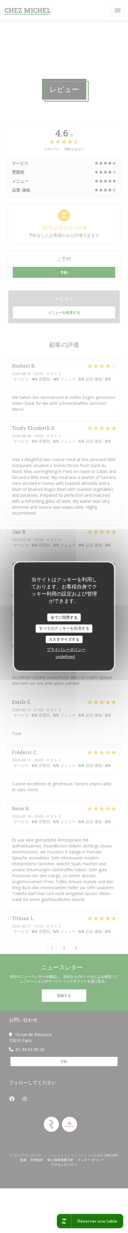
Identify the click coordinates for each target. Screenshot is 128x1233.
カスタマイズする (64, 639)
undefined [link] (65, 656)
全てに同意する (64, 617)
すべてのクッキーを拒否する (64, 628)
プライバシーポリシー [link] (66, 649)
